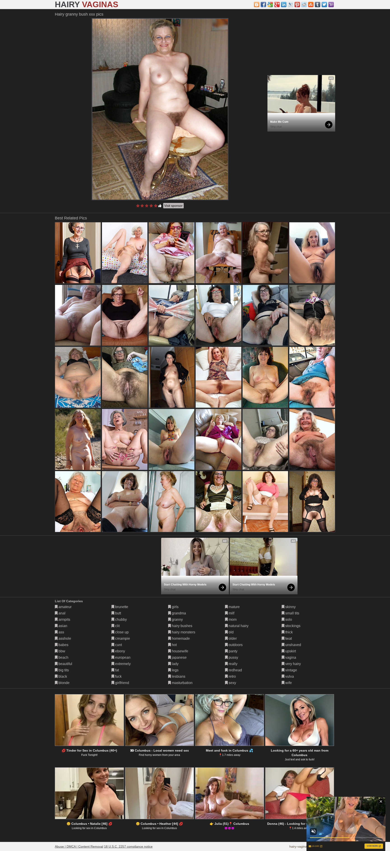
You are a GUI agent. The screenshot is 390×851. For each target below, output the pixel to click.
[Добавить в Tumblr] (317, 4)
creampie (122, 638)
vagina (290, 657)
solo (288, 619)
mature (234, 607)
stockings (292, 626)
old (231, 632)
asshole (64, 638)
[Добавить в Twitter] (324, 4)
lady (175, 664)
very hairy (292, 664)
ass (61, 632)
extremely (122, 664)
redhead (235, 670)
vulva (289, 676)
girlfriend (121, 683)
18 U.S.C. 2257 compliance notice (128, 846)
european (122, 657)
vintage (290, 670)
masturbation (182, 683)
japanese (179, 657)
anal (61, 613)
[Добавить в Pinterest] (297, 4)
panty (232, 651)
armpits (64, 619)
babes (63, 645)
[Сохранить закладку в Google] (270, 4)
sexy (232, 683)
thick (288, 632)
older (232, 638)
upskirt (290, 651)
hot (174, 645)
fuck (118, 676)
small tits (291, 613)
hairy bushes (181, 626)
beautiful (65, 664)
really (232, 664)
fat (116, 670)
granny (177, 619)
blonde (64, 683)
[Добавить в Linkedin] (283, 4)
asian (62, 626)
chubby (120, 619)
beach (63, 657)
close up (121, 632)
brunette (121, 607)
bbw (61, 651)
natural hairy (238, 626)
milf (231, 613)
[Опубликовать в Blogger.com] (256, 4)
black (62, 676)
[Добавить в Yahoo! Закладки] (331, 4)
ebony (119, 651)
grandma (178, 613)
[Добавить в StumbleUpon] (310, 4)
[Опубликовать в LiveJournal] (290, 4)
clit (117, 626)
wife (288, 683)
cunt (118, 645)
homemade (180, 638)
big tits (63, 670)
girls (175, 607)
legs (175, 670)
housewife (179, 651)
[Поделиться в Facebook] (263, 4)
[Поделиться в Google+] (277, 4)
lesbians (178, 676)
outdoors (235, 645)
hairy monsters (183, 632)
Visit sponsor (173, 205)
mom (232, 619)
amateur (65, 607)
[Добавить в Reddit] (304, 4)
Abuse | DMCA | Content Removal (79, 846)
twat (288, 638)
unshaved (292, 645)
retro (232, 676)
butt (117, 613)
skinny (290, 607)
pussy (233, 657)
